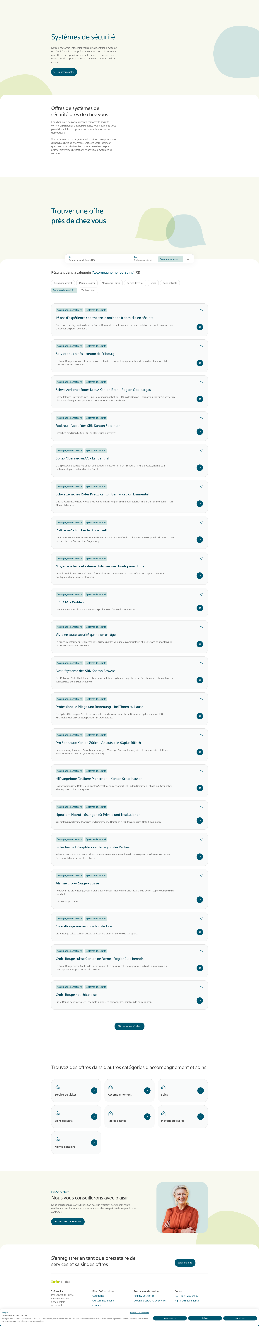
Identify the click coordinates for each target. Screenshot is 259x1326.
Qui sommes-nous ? (103, 1300)
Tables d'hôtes (88, 290)
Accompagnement (63, 283)
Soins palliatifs (170, 283)
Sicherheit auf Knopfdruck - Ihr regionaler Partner (93, 847)
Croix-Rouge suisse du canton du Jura (84, 926)
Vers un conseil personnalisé (67, 1221)
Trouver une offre (65, 71)
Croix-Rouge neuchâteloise (76, 995)
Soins (153, 283)
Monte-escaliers (87, 283)
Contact (96, 1305)
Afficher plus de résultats (129, 1026)
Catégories (98, 1295)
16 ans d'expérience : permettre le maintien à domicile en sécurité (105, 318)
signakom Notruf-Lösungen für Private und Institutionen (98, 814)
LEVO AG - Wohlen (70, 602)
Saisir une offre (185, 1262)
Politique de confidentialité (139, 1313)
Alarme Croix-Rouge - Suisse (77, 883)
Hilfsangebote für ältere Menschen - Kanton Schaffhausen (99, 779)
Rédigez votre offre (144, 1295)
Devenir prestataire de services (150, 1300)
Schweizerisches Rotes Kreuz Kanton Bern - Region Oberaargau (103, 390)
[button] (6, 1312)
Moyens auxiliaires (111, 283)
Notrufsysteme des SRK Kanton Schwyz (85, 671)
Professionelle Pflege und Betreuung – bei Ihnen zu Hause (99, 707)
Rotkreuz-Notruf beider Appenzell (81, 530)
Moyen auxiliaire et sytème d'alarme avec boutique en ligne (100, 566)
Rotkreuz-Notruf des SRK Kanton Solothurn (88, 425)
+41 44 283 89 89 (188, 1295)
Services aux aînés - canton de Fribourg (85, 354)
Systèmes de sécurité (63, 290)
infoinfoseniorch (189, 1300)
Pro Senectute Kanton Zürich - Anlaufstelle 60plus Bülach (98, 743)
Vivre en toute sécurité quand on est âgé (86, 634)
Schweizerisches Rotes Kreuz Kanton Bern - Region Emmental (102, 494)
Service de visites (135, 283)
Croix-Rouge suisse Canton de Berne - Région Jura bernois (100, 959)
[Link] (94, 1090)
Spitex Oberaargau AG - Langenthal (82, 458)
